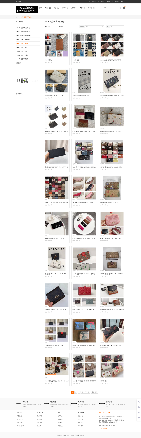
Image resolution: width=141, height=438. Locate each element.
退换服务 (39, 419)
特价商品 (65, 8)
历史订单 (80, 419)
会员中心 (80, 416)
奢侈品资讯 (91, 8)
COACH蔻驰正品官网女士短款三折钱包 (111, 167)
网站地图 (39, 422)
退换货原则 (20, 422)
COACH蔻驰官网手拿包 (23, 39)
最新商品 (56, 8)
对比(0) (61, 26)
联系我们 (82, 8)
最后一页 (94, 392)
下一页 (87, 392)
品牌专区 (74, 8)
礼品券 (39, 426)
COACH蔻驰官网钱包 (25, 17)
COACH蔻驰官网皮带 (22, 59)
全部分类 (48, 8)
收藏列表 (80, 422)
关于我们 (19, 416)
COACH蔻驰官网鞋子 (22, 47)
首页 (40, 8)
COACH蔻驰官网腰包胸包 (23, 35)
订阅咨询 (80, 426)
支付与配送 (20, 419)
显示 (108, 26)
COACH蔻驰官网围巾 (22, 51)
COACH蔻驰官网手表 (22, 55)
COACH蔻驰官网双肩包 (23, 31)
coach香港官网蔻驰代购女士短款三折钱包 (84, 167)
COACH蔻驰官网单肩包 (23, 28)
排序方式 (82, 26)
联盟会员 (60, 426)
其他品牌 (18, 63)
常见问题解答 (20, 426)
